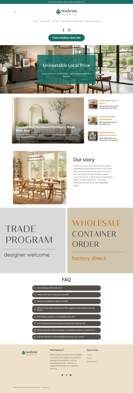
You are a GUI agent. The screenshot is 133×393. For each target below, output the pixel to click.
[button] (15, 12)
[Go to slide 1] (64, 91)
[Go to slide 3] (68, 91)
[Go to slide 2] (66, 91)
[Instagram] (69, 30)
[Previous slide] (4, 69)
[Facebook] (63, 30)
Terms (89, 358)
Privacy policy (45, 387)
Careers (89, 355)
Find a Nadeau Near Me (66, 37)
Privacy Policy (92, 362)
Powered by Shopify (34, 387)
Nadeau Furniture (23, 387)
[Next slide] (128, 69)
